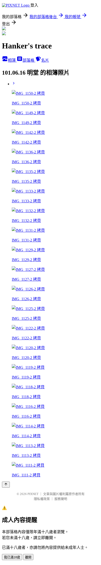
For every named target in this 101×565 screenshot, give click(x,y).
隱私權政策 (42, 499)
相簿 (12, 60)
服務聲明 (60, 499)
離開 (28, 557)
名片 (45, 60)
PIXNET (32, 494)
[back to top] (6, 485)
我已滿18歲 (12, 557)
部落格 (29, 60)
